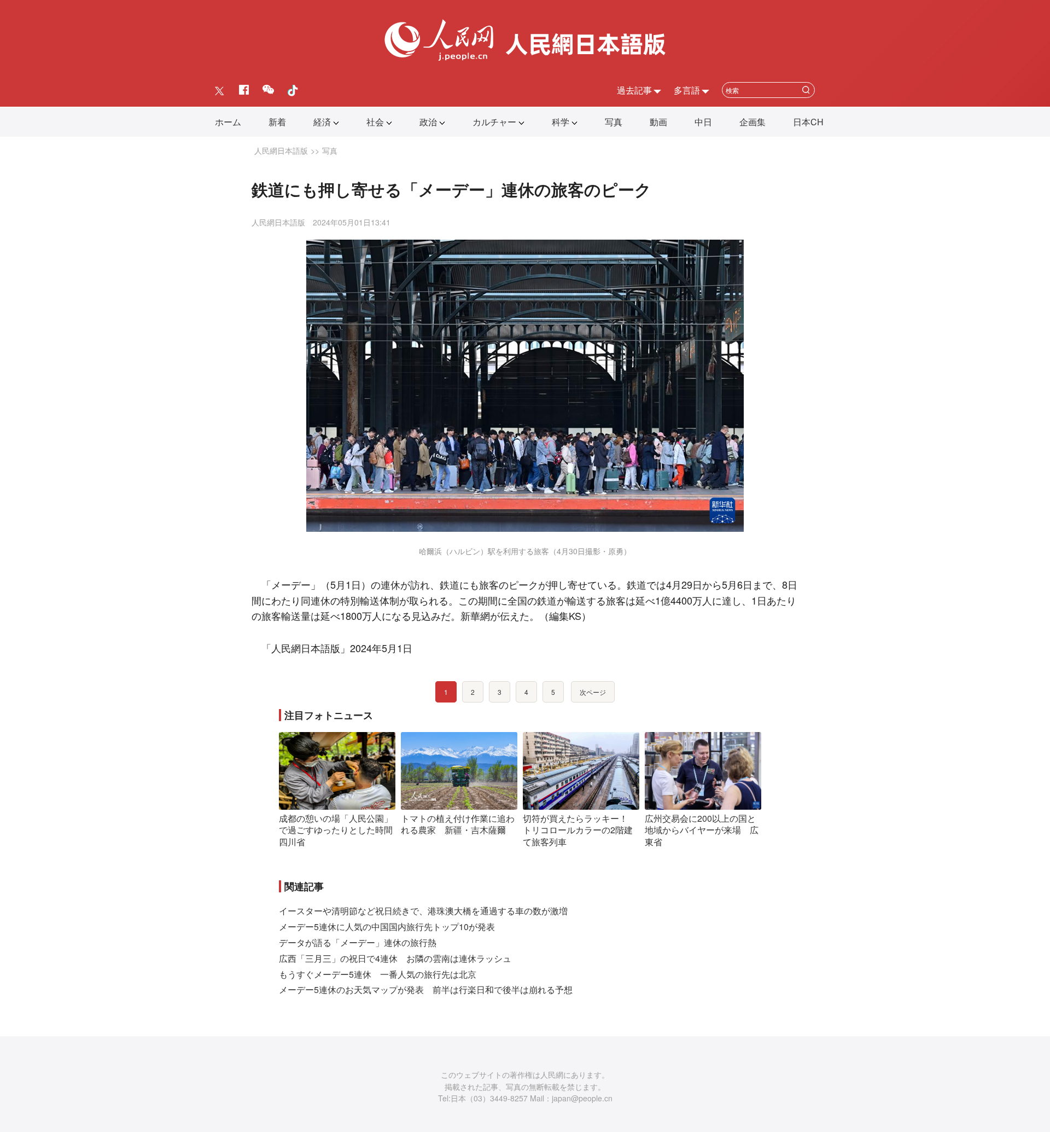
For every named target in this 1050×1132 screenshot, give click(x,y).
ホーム (228, 121)
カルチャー (494, 121)
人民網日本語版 (281, 150)
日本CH (808, 121)
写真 (613, 121)
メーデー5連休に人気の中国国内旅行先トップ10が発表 (387, 926)
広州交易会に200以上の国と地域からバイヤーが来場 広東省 (702, 830)
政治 (428, 121)
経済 (322, 121)
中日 (703, 121)
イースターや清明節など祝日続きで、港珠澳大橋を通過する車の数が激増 (423, 910)
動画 (658, 121)
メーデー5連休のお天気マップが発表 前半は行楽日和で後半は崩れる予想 (426, 989)
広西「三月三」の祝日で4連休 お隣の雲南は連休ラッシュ (395, 958)
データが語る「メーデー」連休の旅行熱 (357, 942)
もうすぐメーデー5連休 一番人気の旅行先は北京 (377, 974)
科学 (560, 121)
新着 (277, 121)
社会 (375, 121)
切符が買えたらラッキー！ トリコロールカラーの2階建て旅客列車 (580, 830)
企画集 (752, 121)
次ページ (593, 691)
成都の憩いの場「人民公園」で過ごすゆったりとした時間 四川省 (340, 830)
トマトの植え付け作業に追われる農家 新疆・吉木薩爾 (458, 824)
